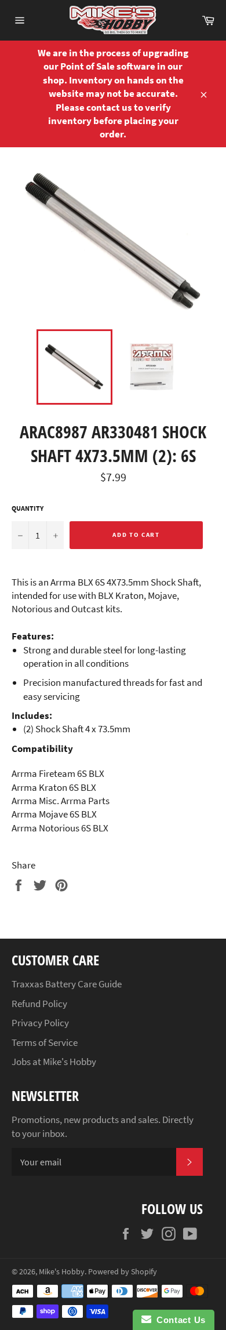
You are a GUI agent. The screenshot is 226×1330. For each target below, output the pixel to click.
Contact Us (178, 1320)
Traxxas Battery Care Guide (67, 983)
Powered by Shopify (122, 1272)
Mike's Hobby (62, 1272)
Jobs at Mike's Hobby (54, 1061)
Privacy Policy (40, 1022)
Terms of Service (45, 1042)
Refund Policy (39, 1003)
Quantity (27, 508)
